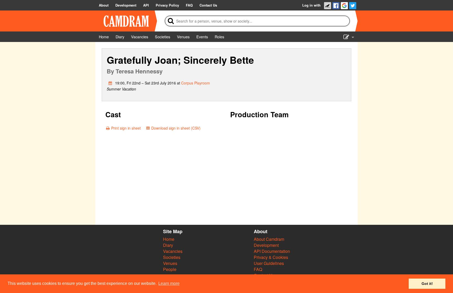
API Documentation (272, 251)
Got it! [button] (427, 283)
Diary (168, 245)
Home (168, 239)
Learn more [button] (169, 283)
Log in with (311, 5)
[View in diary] (110, 83)
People (169, 269)
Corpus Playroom (195, 83)
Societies (171, 257)
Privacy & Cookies (271, 257)
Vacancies (172, 251)
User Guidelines (269, 263)
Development (266, 245)
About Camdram (269, 239)
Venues (170, 263)
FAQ (258, 269)
